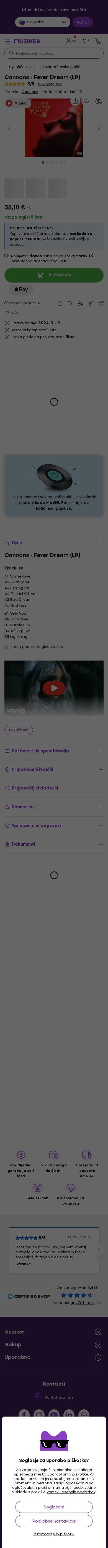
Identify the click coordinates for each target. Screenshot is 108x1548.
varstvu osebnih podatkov (71, 1492)
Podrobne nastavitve (54, 1521)
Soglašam (54, 1506)
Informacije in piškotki (54, 1534)
